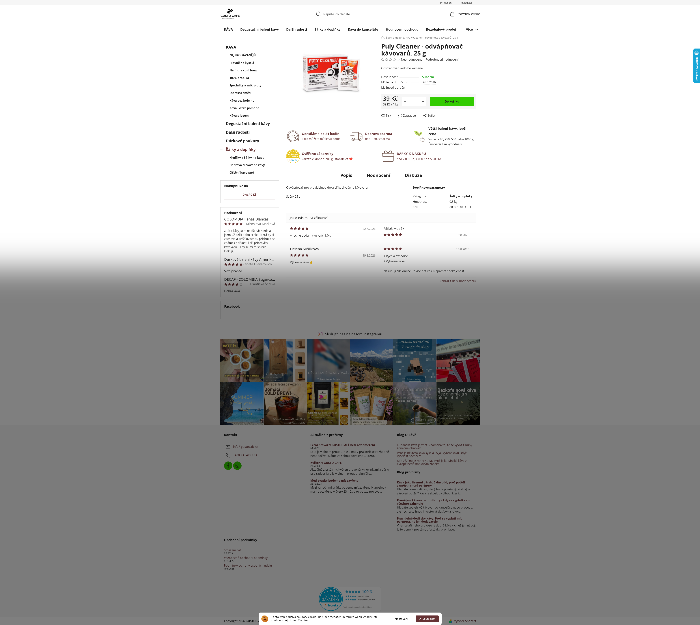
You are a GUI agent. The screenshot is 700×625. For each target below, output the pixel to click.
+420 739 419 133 (245, 455)
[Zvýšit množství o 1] (423, 101)
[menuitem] (228, 29)
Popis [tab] (346, 175)
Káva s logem (239, 116)
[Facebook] (228, 465)
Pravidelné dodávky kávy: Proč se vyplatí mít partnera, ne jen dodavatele (429, 520)
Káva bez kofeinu (242, 101)
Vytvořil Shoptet (465, 621)
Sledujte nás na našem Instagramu (353, 333)
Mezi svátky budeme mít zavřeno (334, 480)
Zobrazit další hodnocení (457, 281)
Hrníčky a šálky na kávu (246, 157)
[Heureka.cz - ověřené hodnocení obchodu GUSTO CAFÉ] (350, 599)
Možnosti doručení (394, 88)
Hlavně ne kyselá (241, 63)
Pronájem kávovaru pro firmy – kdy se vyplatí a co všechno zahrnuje (433, 502)
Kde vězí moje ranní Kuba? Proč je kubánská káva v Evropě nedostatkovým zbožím (431, 462)
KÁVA (231, 47)
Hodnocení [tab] (378, 175)
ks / (249, 195)
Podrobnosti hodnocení (441, 60)
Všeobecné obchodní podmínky (246, 558)
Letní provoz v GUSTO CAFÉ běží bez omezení (342, 445)
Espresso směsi (240, 93)
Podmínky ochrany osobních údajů (248, 565)
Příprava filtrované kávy (247, 165)
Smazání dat (232, 550)
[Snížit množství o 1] (405, 101)
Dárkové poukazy (242, 140)
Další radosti (238, 132)
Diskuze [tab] (413, 175)
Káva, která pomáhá (244, 108)
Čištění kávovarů (241, 172)
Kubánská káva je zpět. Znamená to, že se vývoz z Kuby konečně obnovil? (434, 447)
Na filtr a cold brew (243, 70)
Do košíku (452, 101)
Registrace (466, 2)
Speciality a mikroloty (245, 85)
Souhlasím (429, 618)
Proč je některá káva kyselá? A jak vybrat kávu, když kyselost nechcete (432, 454)
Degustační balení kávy (248, 123)
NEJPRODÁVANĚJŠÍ (242, 55)
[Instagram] (237, 465)
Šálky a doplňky (241, 149)
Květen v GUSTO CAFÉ (326, 463)
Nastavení (401, 619)
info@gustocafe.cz (245, 447)
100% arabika (239, 78)
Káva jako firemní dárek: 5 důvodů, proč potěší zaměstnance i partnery (431, 484)
